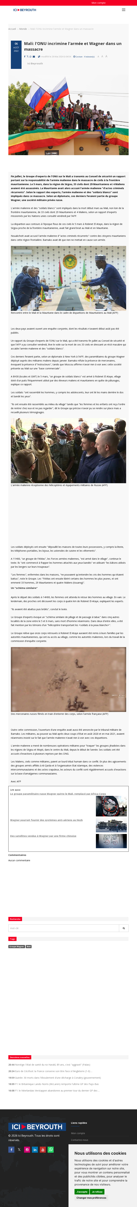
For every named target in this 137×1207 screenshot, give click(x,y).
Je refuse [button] (97, 1191)
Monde (23, 28)
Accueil (12, 28)
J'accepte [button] (82, 1191)
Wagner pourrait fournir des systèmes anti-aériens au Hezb (46, 820)
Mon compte (99, 2)
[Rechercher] (124, 928)
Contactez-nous (79, 1139)
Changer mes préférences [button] (91, 1197)
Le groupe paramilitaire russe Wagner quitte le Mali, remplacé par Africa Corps (58, 793)
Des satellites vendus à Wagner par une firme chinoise (43, 835)
